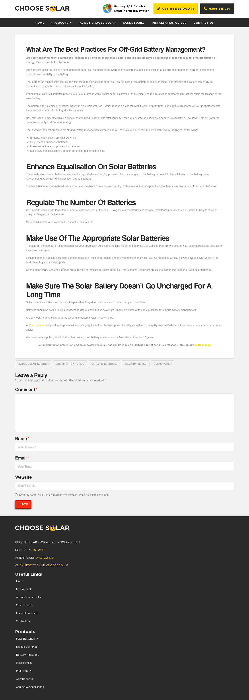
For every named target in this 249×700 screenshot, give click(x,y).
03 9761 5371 (35, 550)
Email (22, 457)
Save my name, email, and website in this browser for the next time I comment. (64, 495)
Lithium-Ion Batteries (70, 363)
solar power (163, 363)
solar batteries (135, 363)
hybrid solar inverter (33, 363)
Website (23, 477)
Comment (26, 389)
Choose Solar (37, 325)
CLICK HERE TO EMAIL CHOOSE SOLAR (41, 565)
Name (22, 438)
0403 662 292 (44, 557)
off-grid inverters (104, 363)
